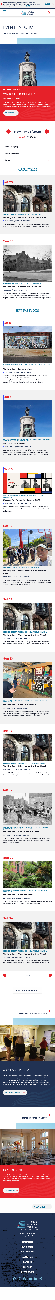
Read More (9, 113)
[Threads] (40, 1278)
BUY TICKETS (27, 1246)
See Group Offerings (13, 1092)
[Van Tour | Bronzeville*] (27, 418)
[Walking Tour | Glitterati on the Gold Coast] (27, 198)
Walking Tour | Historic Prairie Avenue (22, 286)
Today (27, 975)
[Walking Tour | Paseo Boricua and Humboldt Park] (27, 547)
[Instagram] (19, 1278)
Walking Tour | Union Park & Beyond (21, 831)
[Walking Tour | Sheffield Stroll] (27, 874)
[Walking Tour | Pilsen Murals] (27, 344)
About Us (27, 1256)
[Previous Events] (8, 131)
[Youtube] (30, 1278)
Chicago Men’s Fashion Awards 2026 (21, 499)
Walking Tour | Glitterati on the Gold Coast (24, 217)
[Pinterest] (24, 1278)
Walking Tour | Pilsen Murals (17, 368)
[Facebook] (14, 1278)
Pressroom (27, 1271)
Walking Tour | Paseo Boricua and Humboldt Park (25, 572)
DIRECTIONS (27, 1242)
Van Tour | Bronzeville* (14, 443)
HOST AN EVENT (28, 1251)
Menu (5, 11)
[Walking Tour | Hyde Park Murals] (27, 680)
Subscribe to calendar (26, 990)
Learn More (10, 1190)
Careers (27, 1261)
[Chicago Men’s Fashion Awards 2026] (27, 483)
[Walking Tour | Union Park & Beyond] (27, 809)
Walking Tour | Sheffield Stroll (18, 894)
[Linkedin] (35, 1278)
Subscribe (39, 1206)
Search (49, 12)
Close (47, 4)
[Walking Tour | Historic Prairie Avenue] (27, 263)
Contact (27, 1266)
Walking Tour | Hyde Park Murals (19, 704)
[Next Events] (47, 131)
